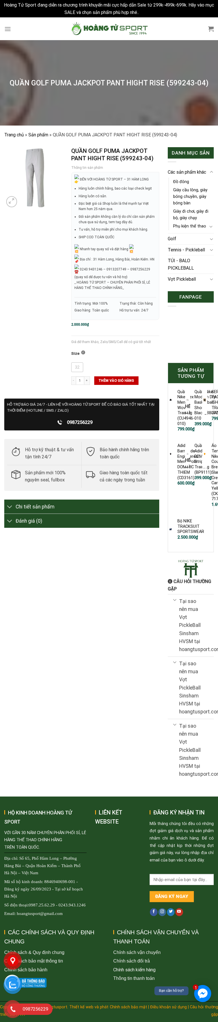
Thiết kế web (81, 1007)
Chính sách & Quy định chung (34, 952)
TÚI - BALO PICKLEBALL (181, 264)
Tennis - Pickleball (186, 250)
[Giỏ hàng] (211, 28)
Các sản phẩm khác (187, 172)
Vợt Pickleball (182, 279)
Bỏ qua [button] (147, 12)
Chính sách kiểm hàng (134, 969)
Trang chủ (14, 135)
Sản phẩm (38, 135)
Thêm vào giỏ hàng (116, 381)
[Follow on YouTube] (179, 912)
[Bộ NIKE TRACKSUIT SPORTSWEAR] (170, 529)
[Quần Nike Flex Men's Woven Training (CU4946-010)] (170, 400)
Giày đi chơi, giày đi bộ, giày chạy (190, 214)
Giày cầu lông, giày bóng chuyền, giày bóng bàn (190, 197)
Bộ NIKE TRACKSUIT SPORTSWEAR (190, 526)
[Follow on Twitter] (171, 912)
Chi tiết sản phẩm (35, 507)
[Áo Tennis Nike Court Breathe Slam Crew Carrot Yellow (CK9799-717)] (204, 454)
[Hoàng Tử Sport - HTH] (109, 28)
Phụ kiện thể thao (189, 226)
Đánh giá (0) (29, 521)
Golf (172, 238)
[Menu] (7, 29)
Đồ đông (181, 181)
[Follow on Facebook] (154, 912)
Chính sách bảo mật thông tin (33, 961)
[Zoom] (11, 201)
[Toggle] (9, 507)
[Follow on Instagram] (162, 912)
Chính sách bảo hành (25, 969)
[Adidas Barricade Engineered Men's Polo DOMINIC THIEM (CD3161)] (170, 454)
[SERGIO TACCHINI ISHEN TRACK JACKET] (204, 400)
